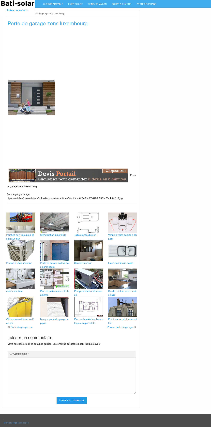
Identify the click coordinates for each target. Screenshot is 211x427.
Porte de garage (146, 3)
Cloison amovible (53, 3)
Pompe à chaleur (121, 3)
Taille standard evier (85, 234)
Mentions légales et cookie (16, 422)
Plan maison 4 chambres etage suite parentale (88, 321)
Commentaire (21, 353)
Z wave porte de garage (120, 327)
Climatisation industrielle (53, 234)
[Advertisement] (72, 54)
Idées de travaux (17, 10)
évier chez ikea (14, 291)
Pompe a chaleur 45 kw (19, 263)
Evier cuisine (75, 3)
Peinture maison (97, 3)
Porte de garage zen (21, 327)
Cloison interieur (82, 263)
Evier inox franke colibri (120, 263)
